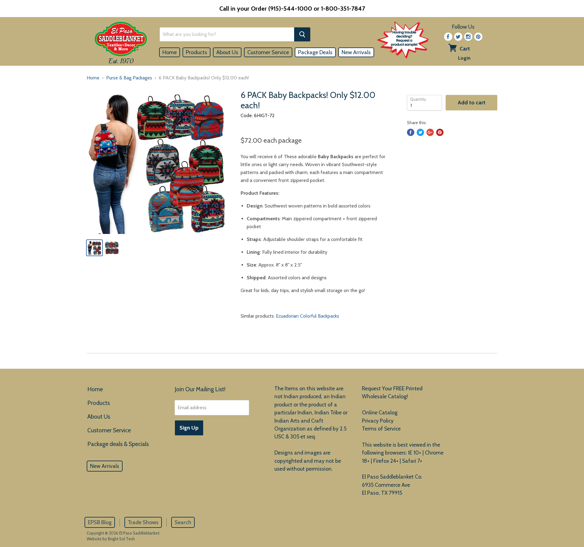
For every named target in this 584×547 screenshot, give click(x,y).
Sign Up (189, 427)
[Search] (302, 34)
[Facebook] (448, 37)
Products (196, 52)
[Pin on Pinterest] (439, 132)
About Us (227, 52)
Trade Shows (143, 522)
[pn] (478, 37)
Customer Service (268, 52)
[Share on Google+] (430, 132)
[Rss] (468, 37)
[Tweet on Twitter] (420, 132)
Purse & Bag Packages (129, 78)
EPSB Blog (100, 522)
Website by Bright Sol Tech (111, 538)
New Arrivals (356, 52)
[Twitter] (458, 37)
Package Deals (315, 52)
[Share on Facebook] (410, 132)
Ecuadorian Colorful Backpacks (307, 316)
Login (464, 58)
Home (169, 52)
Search (183, 522)
